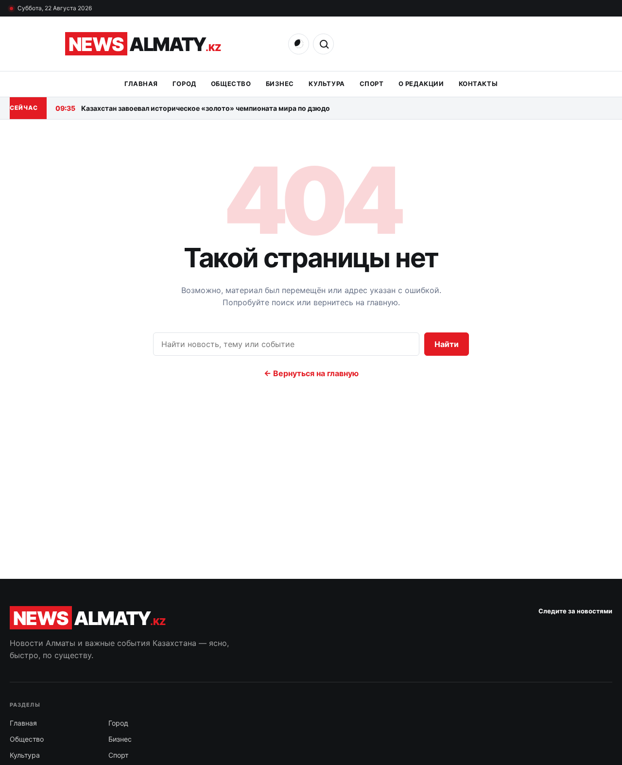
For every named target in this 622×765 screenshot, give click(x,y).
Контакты (478, 83)
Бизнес (280, 83)
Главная (141, 83)
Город (184, 83)
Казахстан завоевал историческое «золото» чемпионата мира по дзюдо (192, 108)
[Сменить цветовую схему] (298, 44)
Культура (327, 83)
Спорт (372, 83)
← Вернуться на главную (311, 373)
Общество (231, 83)
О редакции (421, 83)
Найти (446, 344)
